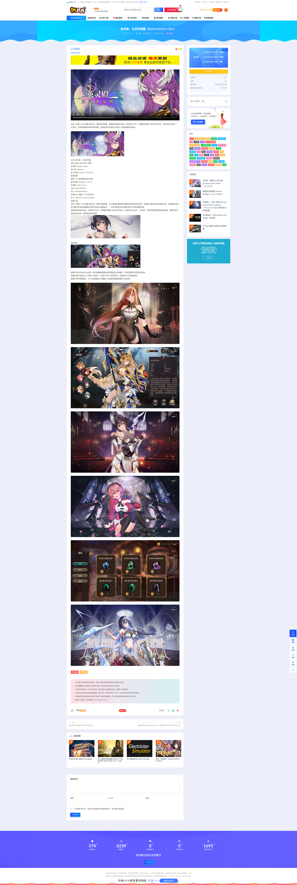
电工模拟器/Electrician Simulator (138, 759)
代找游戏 (172, 10)
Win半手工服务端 (194, 145)
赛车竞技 (218, 164)
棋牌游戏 (192, 158)
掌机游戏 (145, 18)
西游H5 (204, 164)
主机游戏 (133, 18)
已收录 (170, 33)
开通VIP (153, 880)
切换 (293, 665)
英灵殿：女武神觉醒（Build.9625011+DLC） (94, 700)
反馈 (293, 650)
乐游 (191, 148)
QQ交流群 (199, 122)
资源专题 (211, 2)
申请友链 (197, 2)
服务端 (222, 155)
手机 (191, 155)
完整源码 (209, 151)
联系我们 (226, 2)
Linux (202, 142)
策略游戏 (192, 164)
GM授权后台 (222, 138)
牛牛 (215, 161)
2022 (191, 138)
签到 (293, 635)
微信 (221, 151)
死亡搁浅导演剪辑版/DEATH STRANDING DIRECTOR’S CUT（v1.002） (110, 761)
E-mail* (111, 798)
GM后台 (214, 138)
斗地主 (206, 155)
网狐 (198, 164)
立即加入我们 (143, 2)
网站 (147, 798)
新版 (212, 155)
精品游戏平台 (77, 18)
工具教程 (185, 18)
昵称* (72, 798)
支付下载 (208, 71)
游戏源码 (159, 18)
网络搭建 (209, 18)
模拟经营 (216, 158)
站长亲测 (221, 161)
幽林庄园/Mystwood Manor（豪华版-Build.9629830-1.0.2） (159, 725)
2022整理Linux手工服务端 (202, 138)
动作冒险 (212, 148)
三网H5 (214, 145)
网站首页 (92, 18)
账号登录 (169, 881)
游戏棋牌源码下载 (195, 161)
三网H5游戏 (222, 145)
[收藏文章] (168, 710)
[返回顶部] (293, 670)
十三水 (218, 148)
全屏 (293, 657)
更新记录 (197, 18)
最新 (217, 155)
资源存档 (219, 2)
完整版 (216, 151)
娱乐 (203, 151)
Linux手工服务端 (210, 142)
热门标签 (204, 2)
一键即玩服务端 (206, 145)
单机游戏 (83, 672)
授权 (196, 155)
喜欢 (122, 710)
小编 (77, 710)
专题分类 (173, 18)
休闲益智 (74, 672)
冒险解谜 (204, 148)
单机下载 (104, 18)
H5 (191, 142)
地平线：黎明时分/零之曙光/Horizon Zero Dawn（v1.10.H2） (213, 183)
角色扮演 (211, 164)
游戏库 (77, 700)
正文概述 (75, 49)
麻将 (224, 164)
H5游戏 (196, 142)
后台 (198, 151)
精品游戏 (119, 18)
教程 (201, 155)
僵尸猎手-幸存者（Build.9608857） (82, 725)
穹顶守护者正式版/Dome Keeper (80, 759)
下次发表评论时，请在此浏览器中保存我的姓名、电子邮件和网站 (98, 809)
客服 (293, 642)
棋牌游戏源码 (200, 158)
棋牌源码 (209, 158)
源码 (210, 161)
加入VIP (148, 862)
